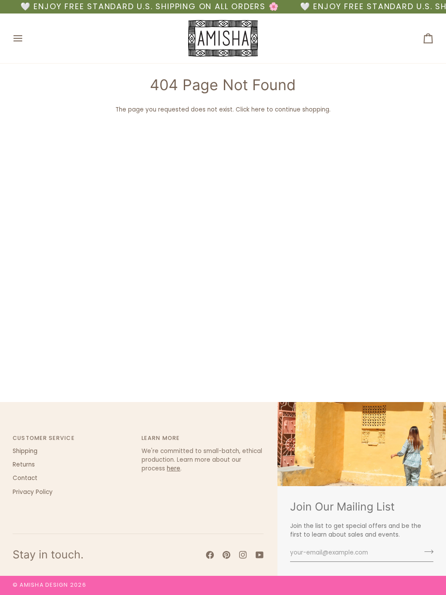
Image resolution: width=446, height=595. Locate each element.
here (258, 109)
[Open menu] (26, 38)
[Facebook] (210, 555)
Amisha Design (44, 584)
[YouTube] (260, 555)
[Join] (426, 551)
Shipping (25, 451)
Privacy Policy (33, 492)
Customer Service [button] (43, 438)
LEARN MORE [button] (161, 438)
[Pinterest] (226, 555)
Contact (25, 478)
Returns (24, 464)
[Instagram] (243, 555)
